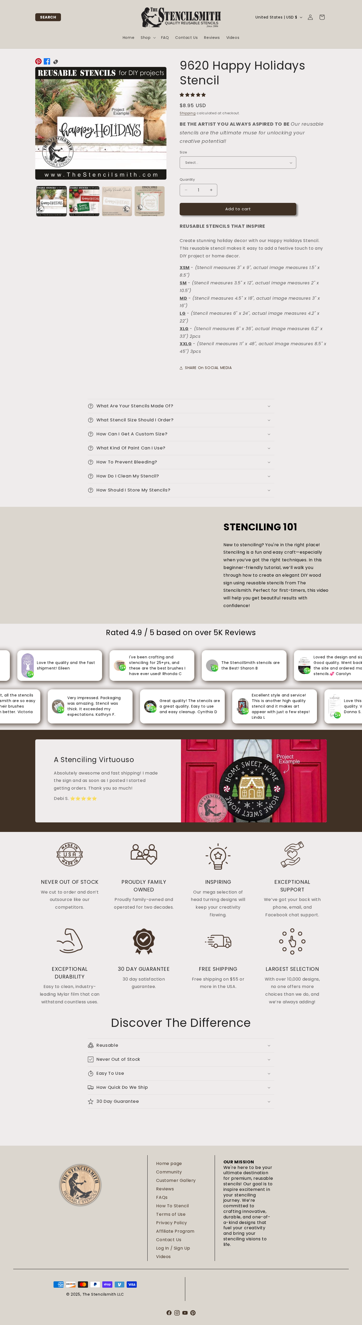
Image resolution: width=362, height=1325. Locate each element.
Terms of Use (171, 1214)
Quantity (187, 179)
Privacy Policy (171, 1223)
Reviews (165, 1189)
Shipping (188, 113)
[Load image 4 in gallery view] (150, 201)
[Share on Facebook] (47, 62)
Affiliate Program (175, 1231)
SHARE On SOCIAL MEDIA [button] (208, 367)
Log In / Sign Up (173, 1248)
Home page (169, 1163)
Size (183, 152)
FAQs (161, 1197)
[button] (48, 17)
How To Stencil (172, 1206)
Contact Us (168, 1240)
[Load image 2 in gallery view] (84, 201)
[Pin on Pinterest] (38, 62)
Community (169, 1172)
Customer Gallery (176, 1180)
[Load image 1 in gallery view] (52, 201)
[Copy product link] (55, 62)
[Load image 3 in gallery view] (117, 201)
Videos (163, 1257)
